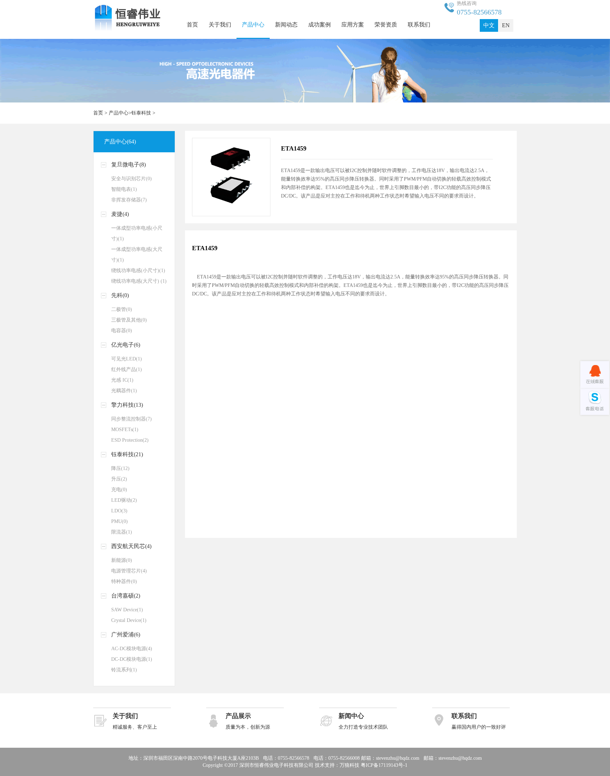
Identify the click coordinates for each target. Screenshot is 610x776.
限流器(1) (121, 532)
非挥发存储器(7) (129, 199)
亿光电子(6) (125, 345)
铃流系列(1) (124, 669)
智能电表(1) (124, 189)
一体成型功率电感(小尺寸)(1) (136, 233)
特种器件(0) (124, 581)
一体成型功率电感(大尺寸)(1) (136, 255)
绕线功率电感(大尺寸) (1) (139, 281)
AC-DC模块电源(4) (131, 648)
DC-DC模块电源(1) (131, 659)
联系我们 (419, 25)
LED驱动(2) (124, 500)
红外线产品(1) (126, 369)
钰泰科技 (141, 113)
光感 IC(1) (122, 380)
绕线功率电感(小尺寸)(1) (138, 270)
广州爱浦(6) (125, 634)
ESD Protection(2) (130, 440)
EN (506, 25)
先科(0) (120, 295)
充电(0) (119, 489)
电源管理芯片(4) (129, 571)
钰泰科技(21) (127, 454)
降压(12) (120, 468)
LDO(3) (119, 510)
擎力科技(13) (127, 405)
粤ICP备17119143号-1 (384, 765)
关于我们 (220, 25)
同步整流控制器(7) (131, 419)
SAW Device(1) (127, 609)
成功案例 (319, 25)
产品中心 (253, 25)
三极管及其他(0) (129, 320)
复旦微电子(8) (128, 164)
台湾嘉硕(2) (125, 596)
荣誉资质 (386, 25)
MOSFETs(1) (124, 429)
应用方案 (352, 25)
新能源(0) (121, 560)
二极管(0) (121, 309)
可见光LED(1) (126, 358)
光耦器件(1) (124, 390)
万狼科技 (349, 765)
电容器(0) (121, 330)
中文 (489, 25)
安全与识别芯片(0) (131, 178)
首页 (192, 25)
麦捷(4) (120, 214)
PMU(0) (119, 521)
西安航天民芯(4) (131, 546)
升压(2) (119, 479)
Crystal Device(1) (128, 620)
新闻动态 (286, 25)
